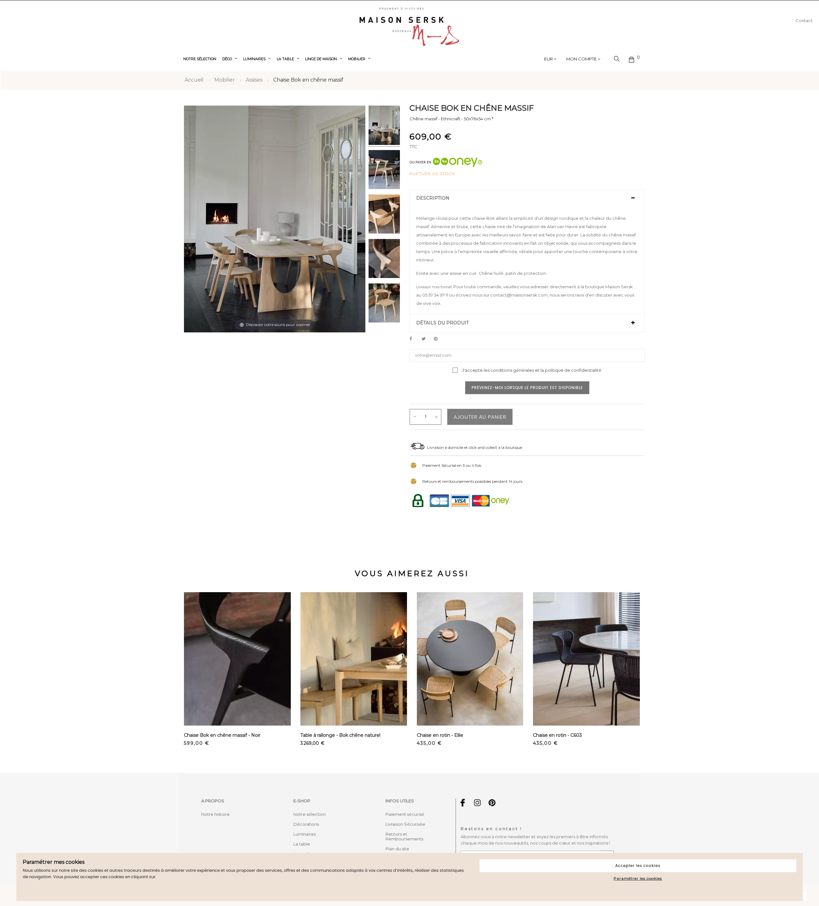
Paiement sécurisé (405, 814)
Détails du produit (442, 323)
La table (301, 843)
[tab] (527, 198)
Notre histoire (215, 814)
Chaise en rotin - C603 (557, 735)
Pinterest (438, 339)
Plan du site (397, 848)
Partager (414, 339)
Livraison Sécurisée (405, 824)
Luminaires (304, 834)
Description (432, 198)
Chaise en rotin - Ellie (440, 735)
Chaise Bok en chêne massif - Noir (222, 735)
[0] (632, 58)
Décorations (306, 824)
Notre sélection (309, 814)
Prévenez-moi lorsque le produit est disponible (527, 388)
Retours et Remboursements (404, 836)
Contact (804, 20)
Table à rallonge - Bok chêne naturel (340, 735)
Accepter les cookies (637, 866)
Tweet (426, 339)
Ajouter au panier (480, 417)
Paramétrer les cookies (638, 878)
